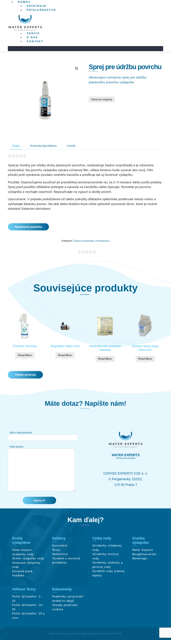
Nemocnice (60, 554)
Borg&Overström (144, 554)
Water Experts (142, 550)
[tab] (16, 146)
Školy (56, 550)
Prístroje (37, 6)
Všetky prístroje (25, 374)
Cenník (71, 145)
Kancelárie (59, 545)
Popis (16, 145)
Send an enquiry (101, 99)
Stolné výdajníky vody (28, 558)
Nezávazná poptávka (28, 226)
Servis (33, 33)
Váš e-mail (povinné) (21, 432)
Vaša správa (16, 446)
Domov (24, 2)
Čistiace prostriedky (83, 240)
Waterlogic (140, 558)
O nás (32, 37)
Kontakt (35, 41)
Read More (25, 355)
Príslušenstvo (41, 10)
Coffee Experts (89, 633)
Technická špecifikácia (43, 145)
